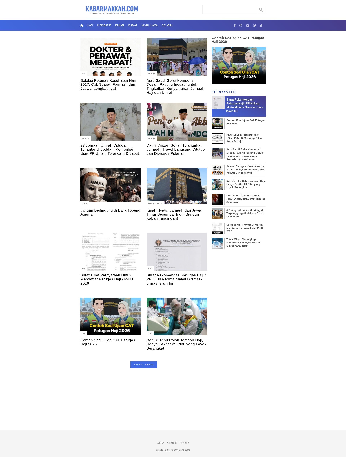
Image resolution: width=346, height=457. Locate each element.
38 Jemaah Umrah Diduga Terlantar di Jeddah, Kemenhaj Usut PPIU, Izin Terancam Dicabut (109, 149)
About (160, 443)
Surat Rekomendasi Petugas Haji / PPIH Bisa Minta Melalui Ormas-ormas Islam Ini (176, 279)
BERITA (152, 73)
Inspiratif (104, 25)
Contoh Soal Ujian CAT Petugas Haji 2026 (107, 342)
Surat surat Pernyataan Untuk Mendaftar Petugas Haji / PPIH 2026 (106, 279)
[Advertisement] (143, 400)
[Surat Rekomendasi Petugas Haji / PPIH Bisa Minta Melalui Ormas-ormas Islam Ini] (177, 254)
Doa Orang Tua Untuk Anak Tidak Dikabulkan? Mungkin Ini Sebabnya (245, 198)
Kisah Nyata (150, 25)
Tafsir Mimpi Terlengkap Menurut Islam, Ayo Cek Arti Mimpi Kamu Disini (243, 242)
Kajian (119, 25)
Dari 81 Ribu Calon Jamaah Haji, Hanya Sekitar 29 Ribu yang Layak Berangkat (176, 344)
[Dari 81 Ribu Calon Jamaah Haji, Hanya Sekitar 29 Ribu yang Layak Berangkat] (177, 319)
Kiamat (132, 25)
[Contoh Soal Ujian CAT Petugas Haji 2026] (110, 319)
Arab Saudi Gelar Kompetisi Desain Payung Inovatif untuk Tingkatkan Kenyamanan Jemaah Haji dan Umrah (175, 86)
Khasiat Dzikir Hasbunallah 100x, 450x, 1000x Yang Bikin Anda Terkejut (244, 138)
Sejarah (167, 25)
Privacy (184, 443)
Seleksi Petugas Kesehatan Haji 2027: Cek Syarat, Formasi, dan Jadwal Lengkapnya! (108, 84)
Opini (85, 203)
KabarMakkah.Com (180, 450)
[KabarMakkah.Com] (235, 25)
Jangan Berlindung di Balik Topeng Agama (110, 212)
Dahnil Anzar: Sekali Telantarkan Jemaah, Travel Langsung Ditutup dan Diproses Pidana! (176, 149)
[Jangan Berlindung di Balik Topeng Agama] (110, 189)
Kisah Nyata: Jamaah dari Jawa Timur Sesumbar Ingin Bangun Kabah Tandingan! (174, 214)
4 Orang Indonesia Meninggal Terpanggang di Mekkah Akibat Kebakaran (245, 213)
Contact (172, 443)
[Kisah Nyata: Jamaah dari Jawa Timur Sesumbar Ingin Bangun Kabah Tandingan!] (177, 189)
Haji (90, 25)
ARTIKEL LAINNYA (143, 364)
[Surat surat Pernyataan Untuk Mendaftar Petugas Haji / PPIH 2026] (110, 254)
